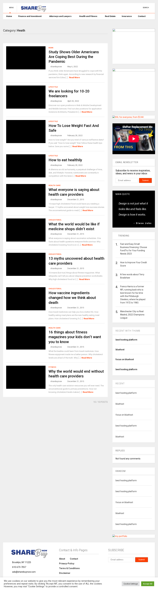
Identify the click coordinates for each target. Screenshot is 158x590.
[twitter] (120, 7)
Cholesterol (55, 220)
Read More (74, 77)
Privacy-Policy (66, 563)
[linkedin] (125, 7)
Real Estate (110, 16)
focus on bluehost (125, 359)
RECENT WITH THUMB (128, 331)
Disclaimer (64, 573)
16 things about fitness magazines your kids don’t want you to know (75, 337)
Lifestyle (53, 87)
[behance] (109, 567)
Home (9, 16)
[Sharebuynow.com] (32, 10)
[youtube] (115, 7)
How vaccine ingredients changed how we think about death (72, 298)
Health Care (55, 185)
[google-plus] (134, 7)
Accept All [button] (147, 584)
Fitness (52, 367)
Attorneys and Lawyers (60, 16)
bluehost (120, 349)
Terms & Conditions (69, 568)
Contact (142, 16)
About (62, 559)
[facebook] (139, 7)
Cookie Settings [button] (131, 584)
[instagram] (130, 7)
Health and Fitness (88, 16)
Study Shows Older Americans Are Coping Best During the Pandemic (74, 57)
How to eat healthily (65, 160)
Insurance (127, 16)
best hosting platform (126, 339)
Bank (51, 48)
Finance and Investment (30, 16)
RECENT (120, 383)
